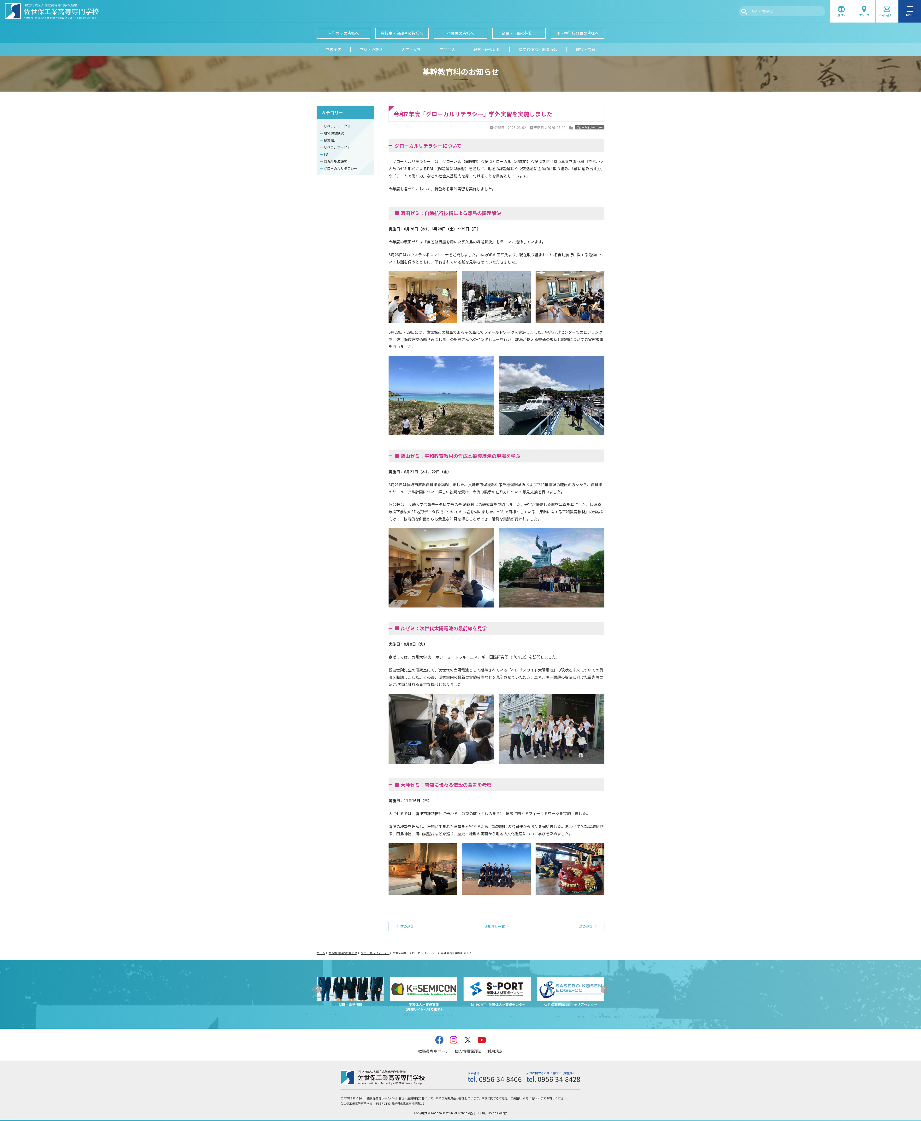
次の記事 (586, 926)
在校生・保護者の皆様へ (402, 33)
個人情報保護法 (468, 1051)
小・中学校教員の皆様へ (577, 33)
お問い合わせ (531, 1098)
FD (326, 154)
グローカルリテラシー (340, 168)
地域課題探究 (334, 133)
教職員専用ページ (433, 1051)
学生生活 (447, 49)
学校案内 (333, 49)
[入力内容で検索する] (744, 11)
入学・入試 (411, 49)
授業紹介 (330, 140)
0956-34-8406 (500, 1079)
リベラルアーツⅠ (337, 147)
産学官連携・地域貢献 (538, 49)
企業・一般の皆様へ (519, 33)
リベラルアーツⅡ (337, 126)
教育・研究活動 (486, 49)
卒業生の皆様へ (460, 33)
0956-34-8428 (559, 1079)
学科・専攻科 (371, 49)
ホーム (321, 953)
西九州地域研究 (335, 161)
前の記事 (407, 926)
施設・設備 (585, 49)
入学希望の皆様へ (343, 33)
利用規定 (495, 1051)
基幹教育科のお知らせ (343, 953)
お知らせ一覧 (494, 926)
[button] (317, 989)
